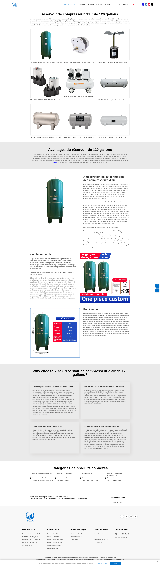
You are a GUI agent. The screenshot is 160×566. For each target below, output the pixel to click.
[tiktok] (152, 4)
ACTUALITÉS (98, 542)
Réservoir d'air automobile (64, 473)
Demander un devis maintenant (117, 498)
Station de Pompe (52, 548)
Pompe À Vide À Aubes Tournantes (57, 534)
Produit (82, 4)
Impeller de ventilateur (63, 478)
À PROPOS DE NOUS (101, 539)
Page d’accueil (70, 4)
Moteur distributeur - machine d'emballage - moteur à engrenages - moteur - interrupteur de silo (94, 62)
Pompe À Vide (53, 529)
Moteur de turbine (87, 473)
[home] (30, 521)
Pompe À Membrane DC (54, 537)
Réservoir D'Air (28, 529)
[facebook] (143, 4)
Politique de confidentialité (106, 557)
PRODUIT (97, 537)
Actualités (109, 4)
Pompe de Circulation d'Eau (55, 545)
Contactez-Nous (123, 4)
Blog (115, 557)
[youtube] (149, 4)
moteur (55, 162)
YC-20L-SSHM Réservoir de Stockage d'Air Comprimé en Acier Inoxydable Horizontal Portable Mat (61, 137)
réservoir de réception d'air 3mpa (41, 478)
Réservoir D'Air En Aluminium (31, 539)
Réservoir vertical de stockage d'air (42, 473)
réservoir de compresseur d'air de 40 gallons (42, 481)
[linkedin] (146, 4)
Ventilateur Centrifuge (77, 534)
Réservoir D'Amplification (29, 542)
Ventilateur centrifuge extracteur (91, 478)
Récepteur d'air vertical (63, 480)
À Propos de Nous (95, 4)
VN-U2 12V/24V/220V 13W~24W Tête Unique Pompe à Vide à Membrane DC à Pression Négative (60, 100)
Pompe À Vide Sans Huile (55, 539)
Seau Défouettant (27, 545)
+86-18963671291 (123, 534)
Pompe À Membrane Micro (55, 542)
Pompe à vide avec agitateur (90, 480)
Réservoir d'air (111, 478)
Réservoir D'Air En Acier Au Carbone (33, 534)
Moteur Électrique (78, 529)
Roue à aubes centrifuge (114, 480)
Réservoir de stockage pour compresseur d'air (115, 474)
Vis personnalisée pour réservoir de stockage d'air (46, 62)
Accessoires (74, 539)
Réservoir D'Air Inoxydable (30, 537)
